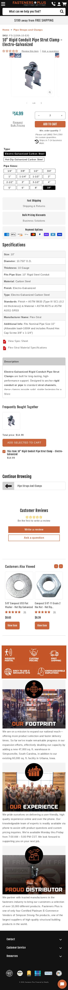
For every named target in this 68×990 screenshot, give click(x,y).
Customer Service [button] (16, 947)
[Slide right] (41, 103)
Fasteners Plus (30, 982)
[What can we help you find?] (62, 11)
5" (10, 188)
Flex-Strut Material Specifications (27, 347)
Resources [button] (12, 956)
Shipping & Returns (34, 206)
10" (49, 187)
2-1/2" (9, 182)
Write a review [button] (34, 529)
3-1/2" (36, 182)
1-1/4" (22, 176)
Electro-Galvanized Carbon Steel (25, 154)
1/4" (10, 171)
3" (23, 182)
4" (49, 182)
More (7, 394)
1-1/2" (36, 176)
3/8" (23, 171)
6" (23, 188)
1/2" (36, 171)
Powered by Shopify (42, 982)
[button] (2, 4)
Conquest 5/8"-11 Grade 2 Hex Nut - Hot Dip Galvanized (47, 605)
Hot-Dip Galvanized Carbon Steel (24, 159)
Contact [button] (11, 939)
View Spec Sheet (18, 341)
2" (49, 176)
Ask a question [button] (34, 537)
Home (5, 29)
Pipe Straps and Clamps (28, 29)
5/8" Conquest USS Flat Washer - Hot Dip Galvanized (19, 605)
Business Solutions (34, 220)
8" (36, 188)
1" (10, 176)
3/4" (49, 171)
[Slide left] (26, 103)
